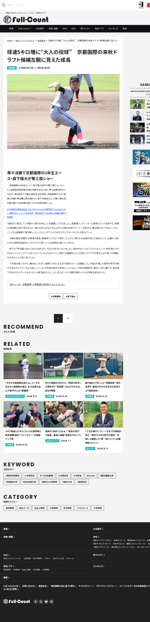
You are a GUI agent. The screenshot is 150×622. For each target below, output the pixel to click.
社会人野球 (39, 508)
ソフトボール (82, 508)
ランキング (113, 28)
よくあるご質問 (10, 589)
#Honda (91, 475)
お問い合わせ (28, 585)
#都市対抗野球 (12, 475)
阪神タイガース (119, 540)
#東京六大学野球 (49, 481)
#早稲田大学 (11, 481)
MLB (73, 28)
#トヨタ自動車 (46, 475)
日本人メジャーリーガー (13, 558)
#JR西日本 (63, 475)
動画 (125, 28)
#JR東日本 (30, 475)
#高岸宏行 (82, 481)
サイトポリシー (85, 585)
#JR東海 (77, 475)
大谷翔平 (40, 28)
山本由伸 (27, 558)
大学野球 (54, 508)
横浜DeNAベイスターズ (136, 540)
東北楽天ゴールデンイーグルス (123, 547)
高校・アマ (99, 28)
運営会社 (43, 585)
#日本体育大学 (29, 481)
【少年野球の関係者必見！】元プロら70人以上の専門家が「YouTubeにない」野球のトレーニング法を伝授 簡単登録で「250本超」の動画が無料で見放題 (37, 213)
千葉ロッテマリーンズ (101, 547)
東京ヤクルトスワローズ (102, 543)
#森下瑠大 (70, 296)
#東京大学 (67, 481)
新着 (11, 28)
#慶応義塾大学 (107, 475)
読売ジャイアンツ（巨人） (102, 540)
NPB (65, 28)
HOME (9, 40)
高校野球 (41, 40)
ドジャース (70, 558)
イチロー (47, 558)
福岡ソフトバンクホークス (136, 543)
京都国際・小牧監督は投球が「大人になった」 (44, 284)
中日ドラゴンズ (118, 543)
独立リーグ (24, 508)
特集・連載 (53, 28)
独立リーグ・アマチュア (25, 40)
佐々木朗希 (37, 558)
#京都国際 (56, 296)
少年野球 (98, 508)
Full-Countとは (11, 585)
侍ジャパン (85, 28)
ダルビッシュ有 (58, 558)
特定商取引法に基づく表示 (63, 585)
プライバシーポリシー (105, 585)
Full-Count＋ (24, 28)
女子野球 (67, 508)
